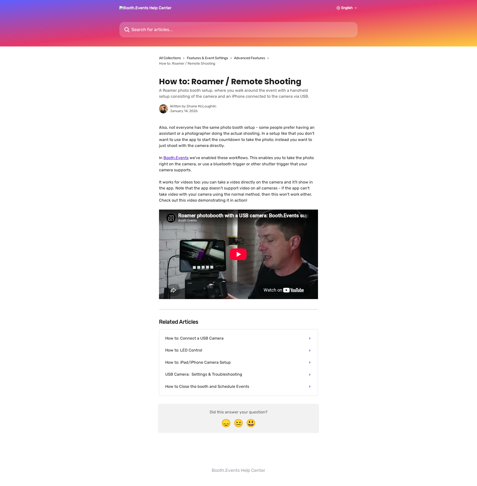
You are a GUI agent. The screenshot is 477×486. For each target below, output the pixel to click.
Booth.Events (176, 157)
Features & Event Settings (207, 58)
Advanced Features (249, 58)
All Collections (170, 58)
